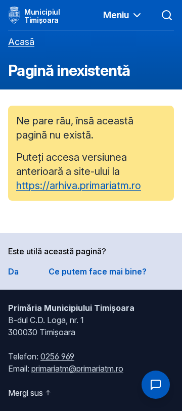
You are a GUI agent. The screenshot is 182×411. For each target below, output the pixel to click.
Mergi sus (25, 393)
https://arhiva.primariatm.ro (78, 185)
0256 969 (57, 356)
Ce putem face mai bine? (98, 271)
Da (13, 271)
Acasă (21, 41)
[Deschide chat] (156, 385)
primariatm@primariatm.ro (77, 368)
